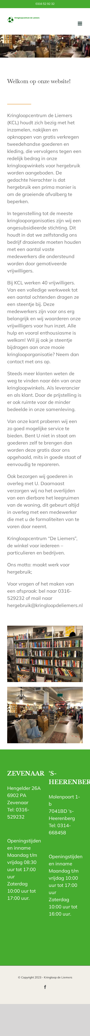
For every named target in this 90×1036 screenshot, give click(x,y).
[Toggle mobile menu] (80, 23)
